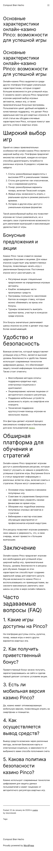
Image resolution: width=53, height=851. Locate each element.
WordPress (29, 845)
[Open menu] (48, 5)
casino (35, 810)
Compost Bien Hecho (13, 5)
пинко (32, 428)
